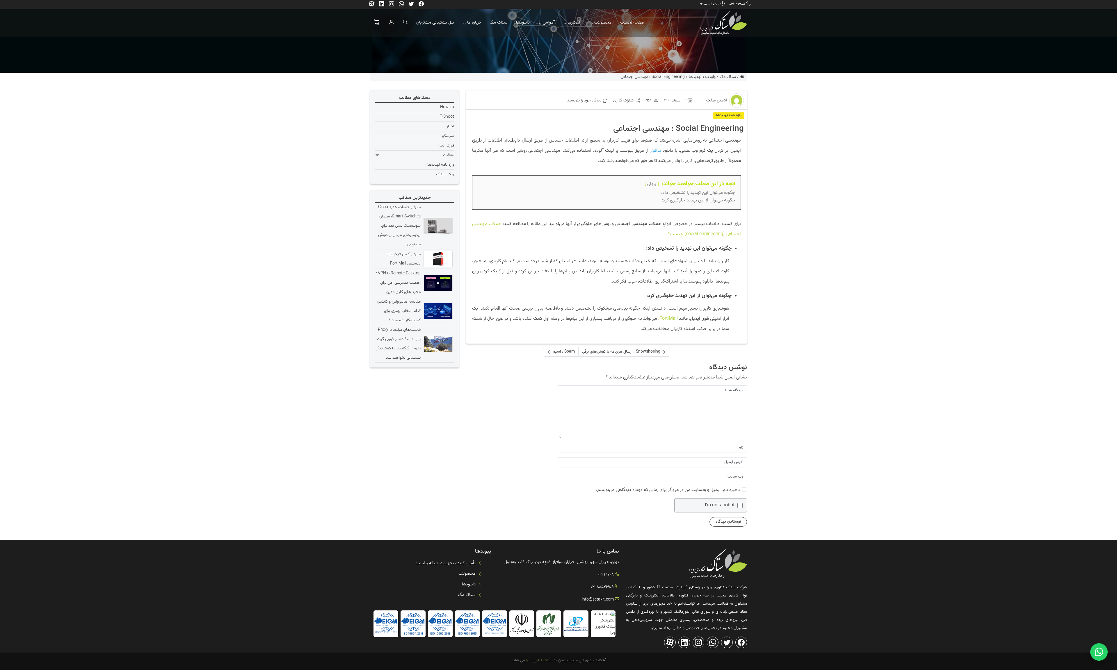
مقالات (448, 155)
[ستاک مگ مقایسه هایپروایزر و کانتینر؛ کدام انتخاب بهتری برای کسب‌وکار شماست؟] (437, 311)
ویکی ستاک (445, 174)
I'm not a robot (719, 505)
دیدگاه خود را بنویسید (584, 101)
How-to (447, 107)
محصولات (602, 22)
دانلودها (523, 22)
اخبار (450, 126)
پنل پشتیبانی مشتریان (435, 22)
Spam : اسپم (564, 352)
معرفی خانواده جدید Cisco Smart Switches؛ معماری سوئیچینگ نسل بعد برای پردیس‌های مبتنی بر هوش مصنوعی (399, 226)
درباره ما (474, 22)
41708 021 (737, 4)
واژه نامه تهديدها (702, 77)
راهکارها (574, 22)
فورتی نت (447, 145)
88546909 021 (602, 587)
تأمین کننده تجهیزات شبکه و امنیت (445, 563)
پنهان (651, 184)
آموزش (548, 22)
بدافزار (655, 150)
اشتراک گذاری (623, 101)
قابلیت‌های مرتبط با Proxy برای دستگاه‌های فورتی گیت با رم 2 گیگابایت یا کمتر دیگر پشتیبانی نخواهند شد (398, 344)
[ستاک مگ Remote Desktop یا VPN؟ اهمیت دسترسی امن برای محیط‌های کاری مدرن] (437, 282)
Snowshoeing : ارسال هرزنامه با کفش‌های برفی (621, 352)
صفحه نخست (632, 22)
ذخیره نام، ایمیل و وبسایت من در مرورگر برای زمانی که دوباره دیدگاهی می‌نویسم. (668, 490)
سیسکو (448, 136)
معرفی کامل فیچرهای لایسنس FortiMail (404, 259)
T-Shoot (447, 117)
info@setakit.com (598, 599)
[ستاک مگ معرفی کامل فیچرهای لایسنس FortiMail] (437, 259)
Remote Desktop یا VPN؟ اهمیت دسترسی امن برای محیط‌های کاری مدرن (398, 282)
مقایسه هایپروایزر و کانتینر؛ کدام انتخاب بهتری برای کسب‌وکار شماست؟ (399, 311)
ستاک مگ (498, 22)
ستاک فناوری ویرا (538, 660)
